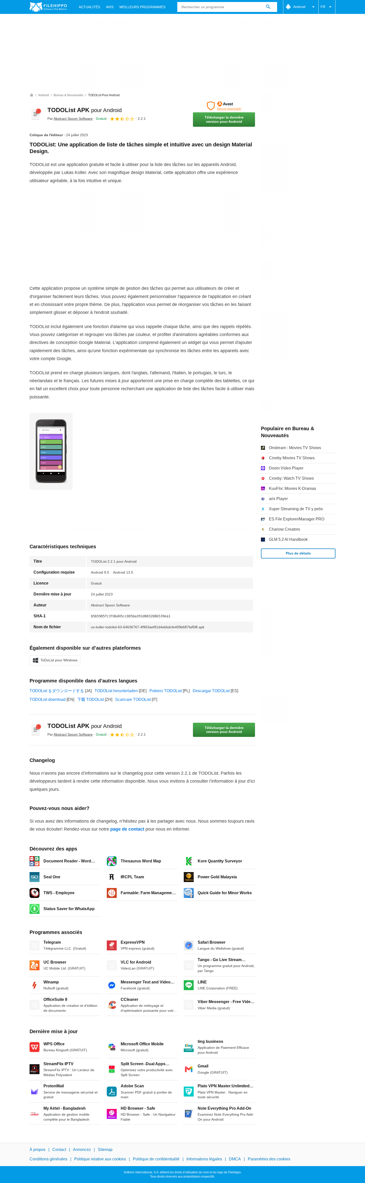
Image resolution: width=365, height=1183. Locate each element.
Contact (59, 1149)
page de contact (127, 829)
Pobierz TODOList (165, 691)
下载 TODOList (90, 699)
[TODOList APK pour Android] (35, 114)
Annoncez (82, 1149)
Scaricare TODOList (133, 699)
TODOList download (48, 699)
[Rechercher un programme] (268, 7)
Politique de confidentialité (156, 1159)
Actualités (89, 7)
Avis (109, 7)
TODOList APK (84, 110)
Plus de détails (298, 553)
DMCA (235, 1159)
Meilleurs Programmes (142, 7)
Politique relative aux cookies (100, 1159)
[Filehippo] (48, 7)
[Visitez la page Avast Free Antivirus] (224, 105)
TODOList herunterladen (116, 691)
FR (323, 7)
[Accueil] (32, 95)
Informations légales (204, 1159)
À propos (37, 1149)
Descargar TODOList (211, 691)
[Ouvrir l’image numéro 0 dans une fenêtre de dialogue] (51, 451)
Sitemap (105, 1149)
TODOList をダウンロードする (57, 691)
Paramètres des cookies (269, 1159)
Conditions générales (48, 1159)
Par (70, 119)
